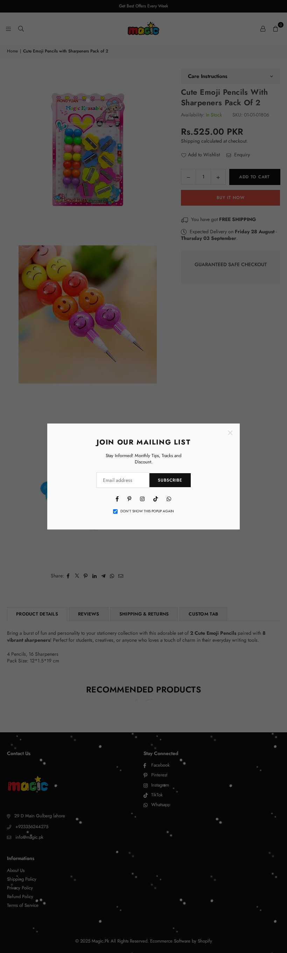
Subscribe (170, 480)
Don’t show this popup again (147, 511)
